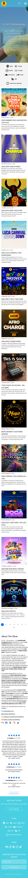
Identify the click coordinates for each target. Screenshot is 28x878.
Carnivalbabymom (10, 780)
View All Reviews (14, 793)
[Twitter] (13, 847)
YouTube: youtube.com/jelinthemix (11, 719)
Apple (11, 66)
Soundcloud (11, 74)
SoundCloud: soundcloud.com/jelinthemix (13, 716)
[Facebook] (10, 847)
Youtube (20, 70)
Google (20, 66)
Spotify (11, 70)
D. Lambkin (10, 738)
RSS (16, 79)
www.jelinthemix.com (8, 711)
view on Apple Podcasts (14, 758)
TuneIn (21, 74)
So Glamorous (10, 767)
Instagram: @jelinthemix (9, 714)
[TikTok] (20, 847)
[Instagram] (17, 847)
